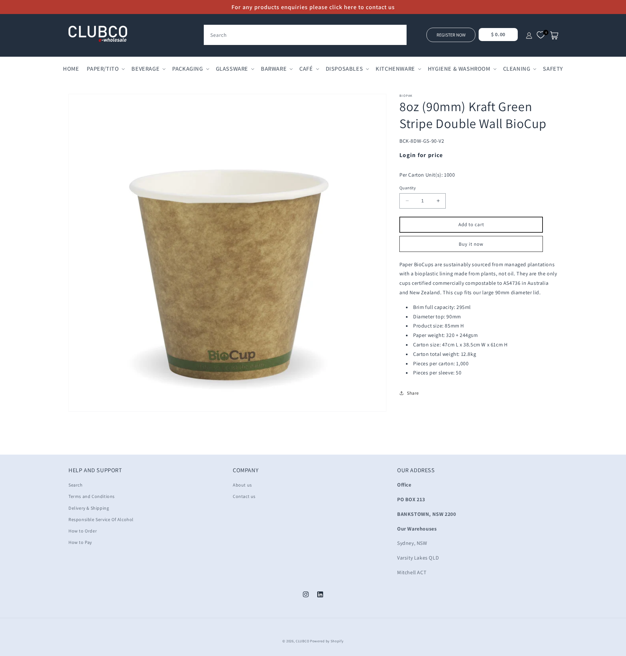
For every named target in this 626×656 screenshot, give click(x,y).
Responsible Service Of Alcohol (101, 519)
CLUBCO (302, 641)
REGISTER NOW (451, 35)
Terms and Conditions (91, 496)
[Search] (399, 32)
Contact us (244, 496)
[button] (105, 68)
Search (75, 485)
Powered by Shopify (327, 641)
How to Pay (80, 542)
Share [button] (413, 393)
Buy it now (471, 244)
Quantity (407, 188)
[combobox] (305, 35)
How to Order (82, 531)
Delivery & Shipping (88, 508)
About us (242, 485)
